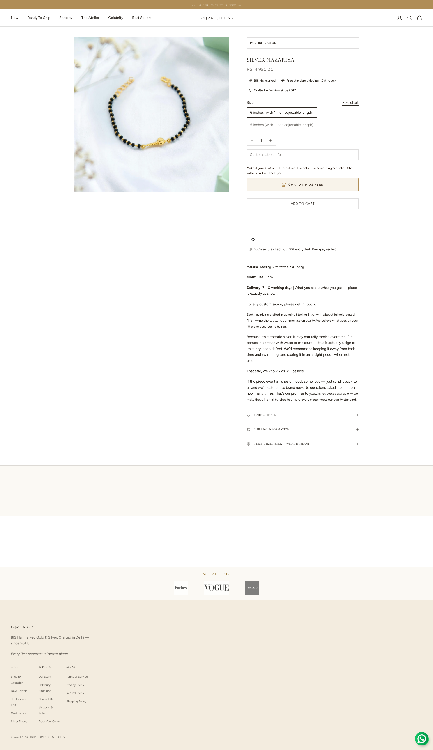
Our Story (45, 676)
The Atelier (90, 18)
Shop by (65, 18)
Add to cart (303, 204)
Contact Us (46, 699)
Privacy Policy (75, 685)
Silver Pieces (19, 721)
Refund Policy (75, 693)
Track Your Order (49, 721)
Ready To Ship (39, 18)
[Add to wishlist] (253, 239)
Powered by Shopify (52, 737)
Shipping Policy (76, 701)
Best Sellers (141, 18)
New (14, 18)
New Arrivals (19, 690)
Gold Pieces (18, 713)
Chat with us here (305, 184)
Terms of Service (77, 676)
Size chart (350, 102)
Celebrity (115, 18)
